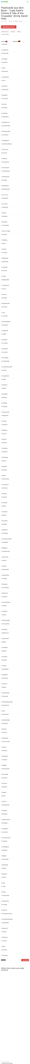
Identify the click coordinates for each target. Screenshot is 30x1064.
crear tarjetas (25, 960)
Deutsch (3, 960)
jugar (19, 31)
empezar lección (9, 27)
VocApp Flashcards (5, 1062)
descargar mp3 (6, 31)
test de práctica (6, 34)
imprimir (13, 31)
